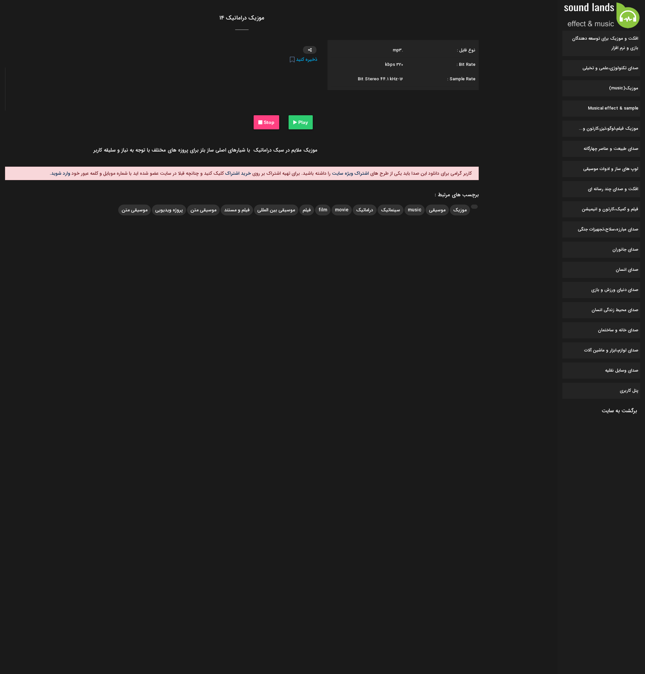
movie (341, 210)
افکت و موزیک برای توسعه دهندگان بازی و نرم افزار (605, 43)
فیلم (307, 210)
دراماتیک (364, 210)
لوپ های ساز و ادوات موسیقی (610, 168)
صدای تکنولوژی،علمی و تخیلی (610, 68)
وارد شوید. (60, 173)
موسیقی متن (203, 210)
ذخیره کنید (306, 59)
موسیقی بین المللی (276, 210)
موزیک (460, 210)
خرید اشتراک (237, 173)
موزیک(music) (623, 88)
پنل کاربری (629, 390)
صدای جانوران (625, 249)
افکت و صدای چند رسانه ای (613, 189)
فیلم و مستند (237, 210)
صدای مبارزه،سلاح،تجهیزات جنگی (608, 229)
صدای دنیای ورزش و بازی (614, 289)
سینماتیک (390, 210)
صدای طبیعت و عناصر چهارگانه (611, 148)
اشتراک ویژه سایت (350, 173)
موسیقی (437, 210)
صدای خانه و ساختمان (618, 330)
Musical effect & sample (613, 108)
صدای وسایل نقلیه (621, 370)
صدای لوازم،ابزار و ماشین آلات (611, 350)
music (414, 210)
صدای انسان (627, 269)
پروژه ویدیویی (169, 210)
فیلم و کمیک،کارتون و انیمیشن (610, 209)
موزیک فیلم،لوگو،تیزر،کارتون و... (608, 128)
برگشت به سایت (619, 411)
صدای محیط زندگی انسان (615, 309)
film (322, 210)
